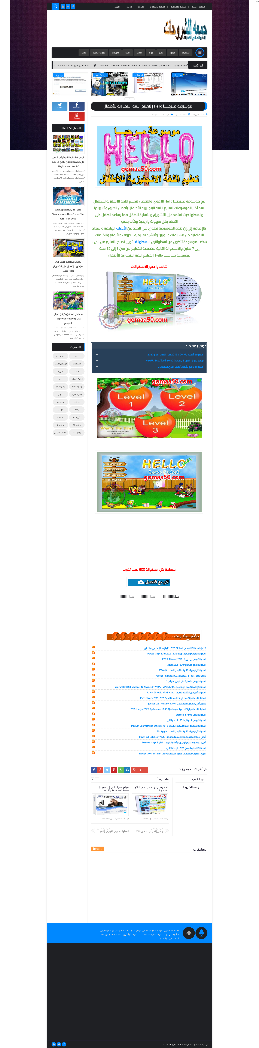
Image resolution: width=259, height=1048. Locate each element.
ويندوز (172, 52)
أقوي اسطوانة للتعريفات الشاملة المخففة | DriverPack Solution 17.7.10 (172, 737)
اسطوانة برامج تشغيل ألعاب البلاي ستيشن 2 (181, 366)
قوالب (60, 409)
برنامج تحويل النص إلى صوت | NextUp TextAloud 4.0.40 (175, 360)
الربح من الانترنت (99, 52)
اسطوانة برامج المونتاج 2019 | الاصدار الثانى (186, 720)
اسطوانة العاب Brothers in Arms (191, 715)
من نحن (129, 7)
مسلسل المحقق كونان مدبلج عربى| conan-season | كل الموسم (68, 318)
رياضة (76, 409)
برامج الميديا (60, 386)
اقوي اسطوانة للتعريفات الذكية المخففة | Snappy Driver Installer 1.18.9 (172, 753)
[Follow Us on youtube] (54, 1044)
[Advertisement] (106, 29)
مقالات (60, 417)
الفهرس (117, 7)
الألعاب (121, 228)
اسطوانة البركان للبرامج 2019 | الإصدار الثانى (186, 748)
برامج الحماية (77, 386)
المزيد (84, 52)
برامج (161, 52)
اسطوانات (155, 114)
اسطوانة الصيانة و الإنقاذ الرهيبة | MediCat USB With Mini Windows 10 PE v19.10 (168, 726)
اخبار (77, 356)
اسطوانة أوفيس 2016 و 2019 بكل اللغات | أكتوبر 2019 (181, 731)
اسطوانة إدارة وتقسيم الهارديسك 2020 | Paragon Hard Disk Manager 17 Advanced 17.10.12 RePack (160, 687)
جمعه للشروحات (176, 1044)
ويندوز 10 (77, 425)
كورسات (76, 417)
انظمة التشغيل (77, 379)
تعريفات (115, 52)
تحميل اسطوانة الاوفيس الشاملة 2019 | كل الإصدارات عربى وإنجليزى (175, 648)
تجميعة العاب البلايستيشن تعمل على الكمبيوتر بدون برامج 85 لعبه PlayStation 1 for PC (68, 162)
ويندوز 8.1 (77, 432)
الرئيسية (166, 114)
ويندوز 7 (60, 425)
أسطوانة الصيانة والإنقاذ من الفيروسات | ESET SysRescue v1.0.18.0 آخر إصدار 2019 (168, 709)
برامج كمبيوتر (77, 394)
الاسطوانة (142, 241)
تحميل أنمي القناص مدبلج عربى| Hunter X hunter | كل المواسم (177, 703)
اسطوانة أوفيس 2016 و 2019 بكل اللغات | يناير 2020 (175, 354)
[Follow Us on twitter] (59, 1044)
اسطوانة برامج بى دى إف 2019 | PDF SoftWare (184, 659)
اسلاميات (185, 52)
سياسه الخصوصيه (178, 7)
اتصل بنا (141, 7)
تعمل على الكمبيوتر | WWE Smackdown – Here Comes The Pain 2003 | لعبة (68, 214)
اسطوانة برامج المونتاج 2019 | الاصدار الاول (186, 665)
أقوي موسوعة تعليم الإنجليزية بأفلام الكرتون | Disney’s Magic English (174, 742)
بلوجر (151, 52)
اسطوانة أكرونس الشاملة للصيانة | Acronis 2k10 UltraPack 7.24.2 (176, 692)
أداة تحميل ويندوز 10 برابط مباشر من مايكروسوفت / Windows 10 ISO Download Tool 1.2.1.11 (122, 65)
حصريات (60, 402)
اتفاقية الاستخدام (157, 7)
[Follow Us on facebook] (64, 1044)
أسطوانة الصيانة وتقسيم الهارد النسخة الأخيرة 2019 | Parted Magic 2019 (173, 698)
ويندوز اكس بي (60, 432)
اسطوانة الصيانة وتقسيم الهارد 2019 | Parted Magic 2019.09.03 (176, 653)
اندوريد (139, 52)
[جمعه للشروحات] (185, 43)
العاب (127, 52)
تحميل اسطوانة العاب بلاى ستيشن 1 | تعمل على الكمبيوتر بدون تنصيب (68, 266)
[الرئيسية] (199, 52)
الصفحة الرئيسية (198, 7)
